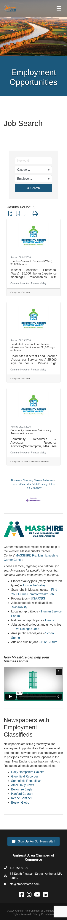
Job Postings (40, 484)
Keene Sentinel (21, 798)
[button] (10, 213)
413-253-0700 (18, 867)
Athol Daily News (22, 785)
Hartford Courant (22, 793)
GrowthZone (47, 914)
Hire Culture (49, 642)
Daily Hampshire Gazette (27, 772)
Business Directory (22, 480)
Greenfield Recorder (24, 776)
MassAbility (19, 607)
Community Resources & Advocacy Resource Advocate (31, 432)
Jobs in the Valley (34, 585)
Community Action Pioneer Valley (28, 283)
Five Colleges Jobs (26, 628)
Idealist (50, 620)
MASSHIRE (23, 555)
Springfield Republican (26, 780)
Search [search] (35, 188)
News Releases (44, 480)
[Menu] (58, 8)
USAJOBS (38, 598)
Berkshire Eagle (21, 789)
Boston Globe (20, 802)
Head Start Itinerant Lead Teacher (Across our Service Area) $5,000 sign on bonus (32, 347)
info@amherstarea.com (24, 884)
